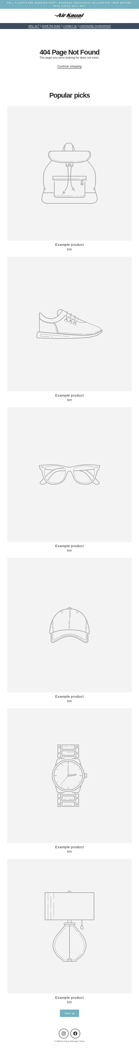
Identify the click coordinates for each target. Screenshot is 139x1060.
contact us (70, 25)
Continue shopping (69, 66)
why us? (33, 25)
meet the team (51, 25)
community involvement (95, 25)
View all (69, 1013)
